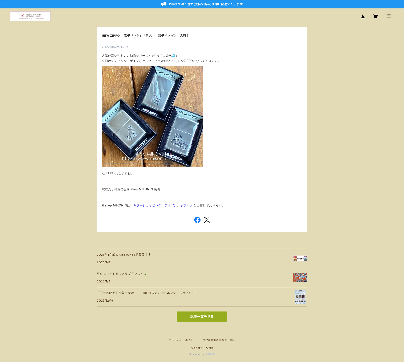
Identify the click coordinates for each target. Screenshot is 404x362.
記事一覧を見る (202, 316)
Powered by (197, 354)
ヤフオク (186, 205)
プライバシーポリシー (182, 340)
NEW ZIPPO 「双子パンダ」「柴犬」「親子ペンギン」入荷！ (145, 35)
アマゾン (171, 205)
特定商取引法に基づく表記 (219, 340)
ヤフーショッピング (147, 205)
